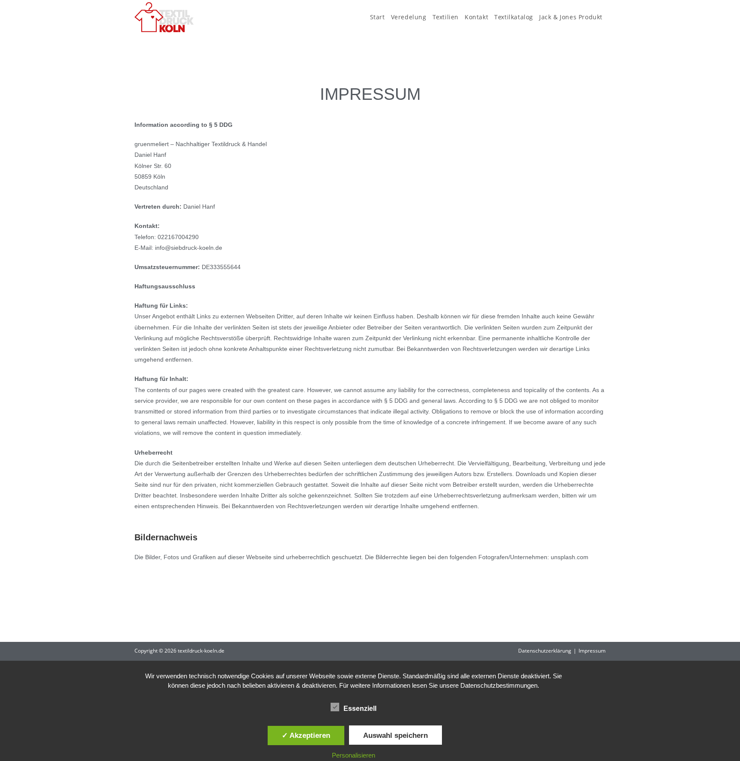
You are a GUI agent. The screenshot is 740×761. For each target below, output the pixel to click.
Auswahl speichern (395, 735)
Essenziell (359, 708)
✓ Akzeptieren (306, 735)
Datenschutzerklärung (544, 650)
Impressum (592, 650)
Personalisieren (353, 755)
